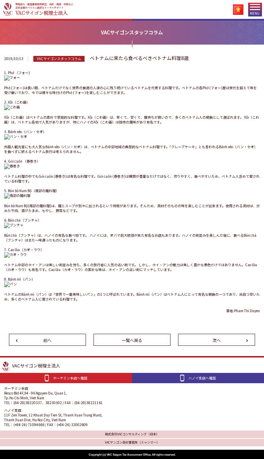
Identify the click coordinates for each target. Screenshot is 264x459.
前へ (47, 340)
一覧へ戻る (132, 340)
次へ (216, 340)
